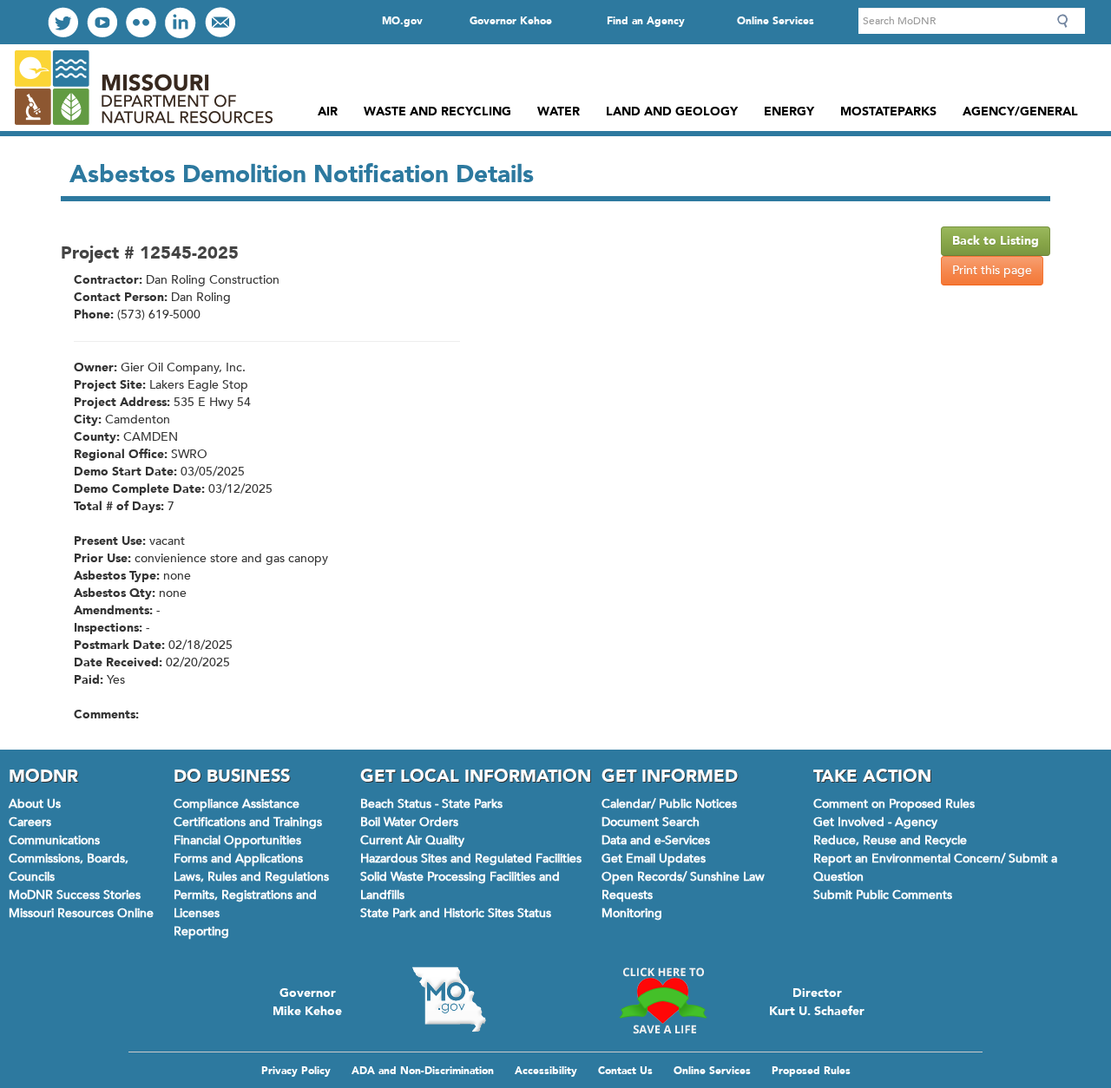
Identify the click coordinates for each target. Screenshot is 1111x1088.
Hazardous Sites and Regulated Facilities (471, 858)
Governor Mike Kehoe (307, 1000)
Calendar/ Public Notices (669, 804)
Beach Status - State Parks (431, 804)
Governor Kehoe (511, 21)
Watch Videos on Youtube (102, 22)
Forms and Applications (238, 858)
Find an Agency (646, 21)
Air (328, 111)
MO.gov (402, 21)
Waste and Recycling (437, 111)
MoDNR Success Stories (75, 895)
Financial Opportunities (237, 840)
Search (1067, 21)
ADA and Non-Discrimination (423, 1071)
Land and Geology (672, 111)
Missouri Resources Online (81, 913)
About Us (35, 804)
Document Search (651, 822)
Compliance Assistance (236, 804)
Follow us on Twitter (63, 22)
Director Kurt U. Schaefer (816, 1000)
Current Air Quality (412, 840)
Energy (789, 111)
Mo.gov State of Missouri (449, 999)
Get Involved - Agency (875, 822)
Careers (30, 822)
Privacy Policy (296, 1071)
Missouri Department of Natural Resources (143, 87)
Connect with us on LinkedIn (180, 22)
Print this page (992, 270)
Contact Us (625, 1071)
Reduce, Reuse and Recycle (890, 840)
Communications (54, 840)
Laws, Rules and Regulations (251, 876)
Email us (220, 22)
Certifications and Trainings (248, 822)
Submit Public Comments (882, 895)
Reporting (201, 931)
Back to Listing (995, 241)
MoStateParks (888, 111)
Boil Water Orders (409, 822)
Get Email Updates (654, 858)
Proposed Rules (811, 1071)
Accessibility (546, 1071)
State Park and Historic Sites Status (455, 913)
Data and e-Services (656, 840)
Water (558, 111)
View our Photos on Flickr (141, 22)
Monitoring (632, 913)
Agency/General (1020, 111)
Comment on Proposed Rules (894, 804)
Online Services (775, 21)
